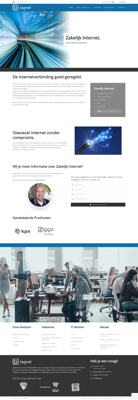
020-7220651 (40, 180)
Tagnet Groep (18, 341)
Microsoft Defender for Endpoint (52, 339)
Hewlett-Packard (49, 343)
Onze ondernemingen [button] (23, 2)
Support (97, 7)
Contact (121, 7)
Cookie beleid (120, 398)
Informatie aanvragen (109, 111)
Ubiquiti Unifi (47, 350)
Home (71, 7)
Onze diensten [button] (82, 7)
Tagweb (16, 345)
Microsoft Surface (49, 347)
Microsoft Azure (48, 334)
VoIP (72, 334)
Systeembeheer (77, 341)
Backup (74, 345)
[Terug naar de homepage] (22, 7)
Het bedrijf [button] (108, 7)
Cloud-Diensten (77, 338)
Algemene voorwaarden (89, 398)
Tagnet (15, 338)
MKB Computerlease (21, 334)
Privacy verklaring (106, 398)
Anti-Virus (75, 348)
